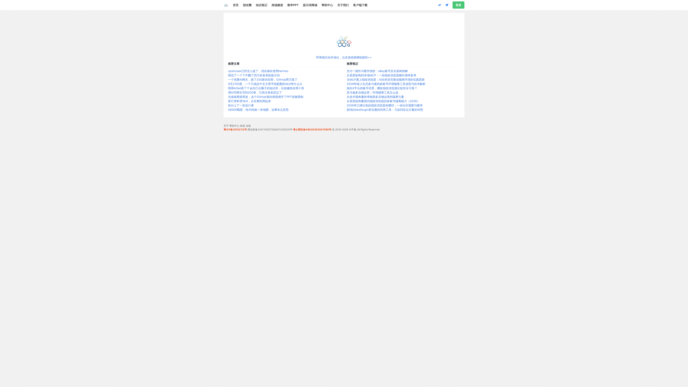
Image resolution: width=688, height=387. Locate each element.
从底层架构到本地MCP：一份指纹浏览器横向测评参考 (381, 75)
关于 (226, 125)
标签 (242, 125)
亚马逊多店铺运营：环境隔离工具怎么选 (372, 92)
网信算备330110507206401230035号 (270, 129)
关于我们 (343, 5)
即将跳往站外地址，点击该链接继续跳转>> (344, 57)
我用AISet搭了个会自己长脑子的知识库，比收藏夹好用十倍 (266, 88)
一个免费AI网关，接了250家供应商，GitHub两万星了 (262, 79)
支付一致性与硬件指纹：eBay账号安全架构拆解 (377, 71)
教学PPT (293, 5)
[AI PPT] (439, 5)
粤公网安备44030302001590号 (312, 129)
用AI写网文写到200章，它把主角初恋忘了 (255, 92)
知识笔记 (261, 5)
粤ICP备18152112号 (235, 129)
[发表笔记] (446, 5)
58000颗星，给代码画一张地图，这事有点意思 (258, 109)
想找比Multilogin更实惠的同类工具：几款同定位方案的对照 (385, 109)
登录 (458, 5)
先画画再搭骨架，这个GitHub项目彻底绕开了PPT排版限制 (265, 97)
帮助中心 (327, 5)
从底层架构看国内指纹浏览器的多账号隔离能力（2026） (383, 101)
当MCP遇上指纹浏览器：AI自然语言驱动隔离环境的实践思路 (386, 79)
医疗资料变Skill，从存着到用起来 (249, 101)
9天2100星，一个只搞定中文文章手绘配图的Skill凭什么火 (265, 84)
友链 (248, 125)
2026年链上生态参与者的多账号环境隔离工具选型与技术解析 (386, 84)
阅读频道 (277, 5)
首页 (236, 5)
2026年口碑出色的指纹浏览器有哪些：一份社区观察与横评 (385, 105)
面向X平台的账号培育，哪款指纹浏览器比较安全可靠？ (382, 88)
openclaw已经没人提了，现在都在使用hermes (258, 71)
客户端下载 (360, 5)
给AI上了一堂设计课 (241, 105)
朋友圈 (247, 5)
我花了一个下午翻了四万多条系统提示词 (254, 75)
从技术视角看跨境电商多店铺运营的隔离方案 (375, 97)
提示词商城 (310, 5)
